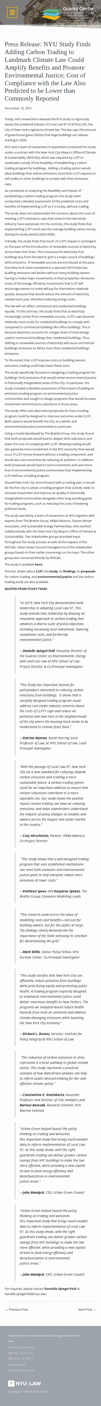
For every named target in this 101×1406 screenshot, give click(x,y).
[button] (12, 12)
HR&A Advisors (60, 521)
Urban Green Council (31, 547)
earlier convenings (49, 552)
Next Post (87, 1309)
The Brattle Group (35, 521)
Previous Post (16, 1309)
